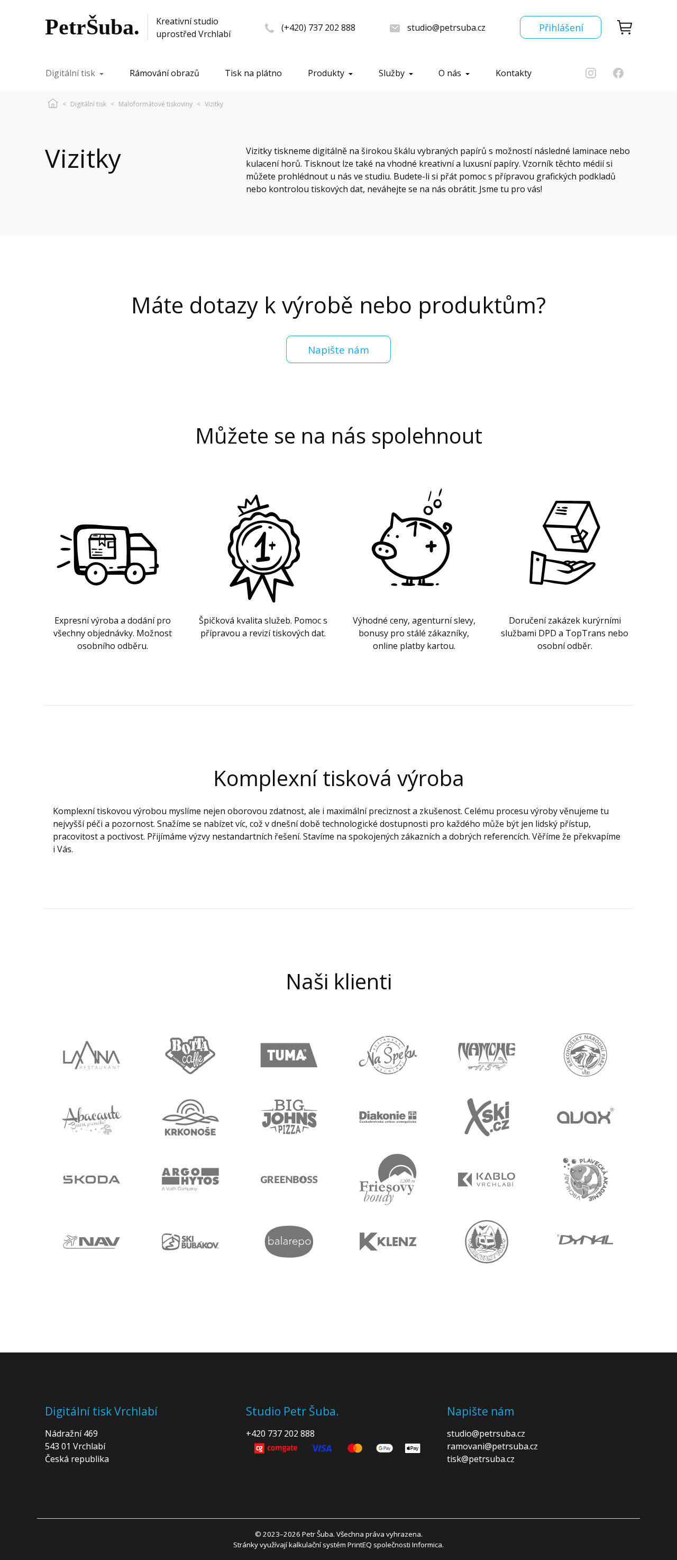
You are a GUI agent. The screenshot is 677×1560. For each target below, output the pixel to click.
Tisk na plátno (253, 73)
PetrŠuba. (92, 27)
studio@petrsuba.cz (446, 27)
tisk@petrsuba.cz (481, 1459)
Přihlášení (561, 27)
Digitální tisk (70, 73)
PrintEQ (359, 1544)
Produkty (326, 73)
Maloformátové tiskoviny (155, 104)
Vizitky (214, 104)
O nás (449, 73)
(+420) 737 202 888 (318, 27)
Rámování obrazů (164, 73)
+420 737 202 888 (280, 1433)
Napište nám (338, 350)
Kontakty (514, 73)
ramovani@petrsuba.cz (492, 1446)
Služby (392, 73)
